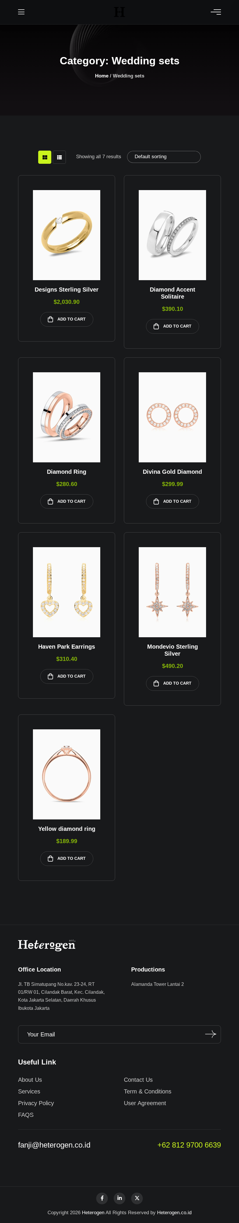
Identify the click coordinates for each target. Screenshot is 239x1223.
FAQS (26, 1115)
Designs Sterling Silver (67, 289)
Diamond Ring (66, 471)
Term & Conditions (147, 1091)
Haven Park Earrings (66, 646)
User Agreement (145, 1103)
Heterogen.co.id (174, 1212)
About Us (30, 1079)
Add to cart (71, 319)
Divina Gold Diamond (172, 471)
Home (101, 76)
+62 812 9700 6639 (189, 1145)
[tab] (44, 157)
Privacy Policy (36, 1103)
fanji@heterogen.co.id (54, 1145)
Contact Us (138, 1079)
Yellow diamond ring (66, 829)
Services (29, 1091)
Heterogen (93, 1212)
